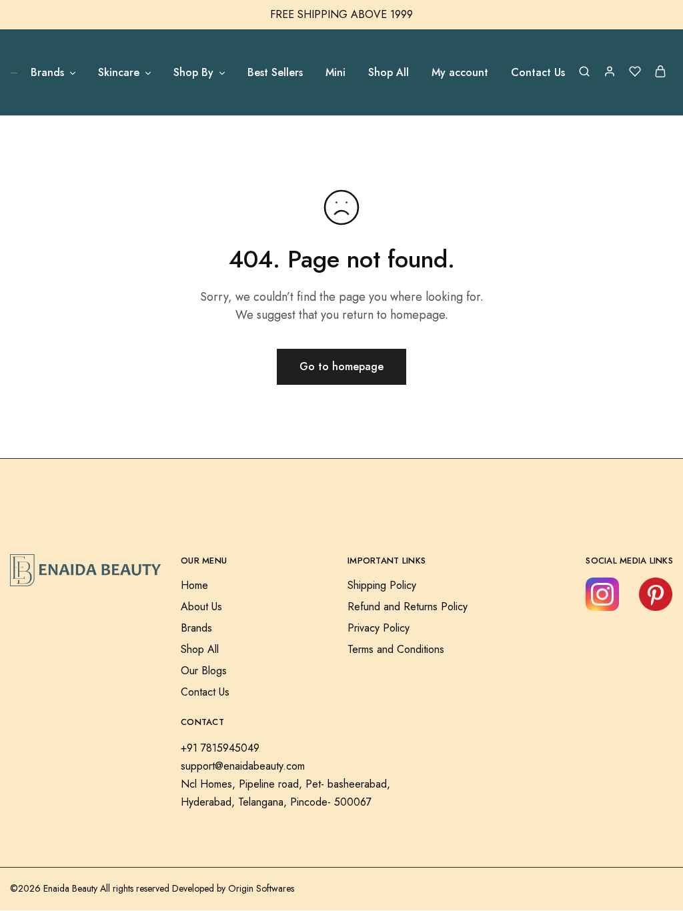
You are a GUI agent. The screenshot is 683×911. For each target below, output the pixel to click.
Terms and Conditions (396, 649)
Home (194, 585)
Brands (196, 628)
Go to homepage (341, 366)
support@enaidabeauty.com (243, 766)
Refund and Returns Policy (408, 606)
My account (460, 72)
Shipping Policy (382, 585)
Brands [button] (47, 72)
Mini (335, 72)
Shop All (388, 72)
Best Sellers (275, 72)
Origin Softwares (261, 888)
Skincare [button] (118, 72)
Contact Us (538, 72)
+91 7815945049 (220, 748)
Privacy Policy (379, 628)
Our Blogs (204, 670)
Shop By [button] (193, 72)
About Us (201, 606)
